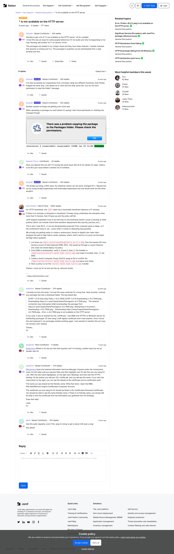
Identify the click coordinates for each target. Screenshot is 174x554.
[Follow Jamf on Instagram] (33, 522)
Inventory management (102, 525)
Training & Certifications (77, 513)
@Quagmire (31, 369)
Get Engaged (100, 5)
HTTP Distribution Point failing (128, 43)
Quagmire (30, 345)
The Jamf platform (101, 509)
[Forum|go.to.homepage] (9, 5)
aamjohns (30, 288)
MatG (28, 420)
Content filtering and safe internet (142, 525)
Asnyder (29, 33)
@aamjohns (31, 348)
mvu (124, 77)
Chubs (125, 84)
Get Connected (64, 5)
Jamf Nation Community (78, 517)
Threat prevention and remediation (142, 521)
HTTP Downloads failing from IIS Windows (133, 51)
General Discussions (31, 5)
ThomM (125, 91)
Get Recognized (83, 5)
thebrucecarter (128, 106)
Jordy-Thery (127, 99)
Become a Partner (75, 529)
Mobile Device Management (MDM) (107, 517)
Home (18, 12)
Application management (103, 521)
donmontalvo (31, 206)
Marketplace (73, 525)
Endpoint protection (136, 517)
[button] (149, 5)
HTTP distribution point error (127, 58)
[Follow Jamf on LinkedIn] (23, 522)
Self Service (133, 509)
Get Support (48, 5)
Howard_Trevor (32, 161)
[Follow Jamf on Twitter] (18, 522)
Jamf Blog (72, 521)
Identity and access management (142, 513)
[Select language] (137, 5)
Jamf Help (72, 509)
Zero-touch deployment (103, 513)
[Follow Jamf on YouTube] (28, 522)
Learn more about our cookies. (133, 537)
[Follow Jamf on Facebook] (38, 522)
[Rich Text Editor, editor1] (62, 468)
